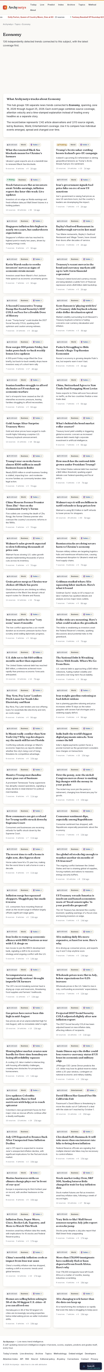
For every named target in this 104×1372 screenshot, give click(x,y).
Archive (71, 4)
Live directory (26, 1353)
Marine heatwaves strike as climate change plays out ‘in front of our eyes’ (26, 1181)
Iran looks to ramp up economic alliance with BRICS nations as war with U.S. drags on (27, 940)
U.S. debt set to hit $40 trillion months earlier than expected (24, 659)
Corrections (73, 1359)
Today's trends (10, 1353)
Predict (51, 4)
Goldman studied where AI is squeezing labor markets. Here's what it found (75, 585)
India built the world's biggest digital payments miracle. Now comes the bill (74, 737)
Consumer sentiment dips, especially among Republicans (74, 818)
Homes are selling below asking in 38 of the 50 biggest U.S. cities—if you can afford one (26, 1302)
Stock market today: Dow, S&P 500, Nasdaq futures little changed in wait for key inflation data (76, 1183)
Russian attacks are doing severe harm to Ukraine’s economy (76, 545)
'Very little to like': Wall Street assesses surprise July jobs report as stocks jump (76, 1222)
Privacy (94, 1359)
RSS (27, 1359)
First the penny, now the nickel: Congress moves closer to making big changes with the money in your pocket (76, 779)
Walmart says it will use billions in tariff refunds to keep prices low (76, 504)
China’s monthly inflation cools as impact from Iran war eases (26, 1259)
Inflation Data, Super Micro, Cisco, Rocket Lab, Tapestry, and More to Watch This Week (25, 1222)
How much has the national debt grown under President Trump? (75, 463)
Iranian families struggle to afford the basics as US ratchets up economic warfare (26, 388)
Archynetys (8, 24)
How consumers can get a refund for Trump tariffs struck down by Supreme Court (26, 819)
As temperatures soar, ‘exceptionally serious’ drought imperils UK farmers (25, 978)
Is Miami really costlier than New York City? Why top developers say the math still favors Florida (26, 737)
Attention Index (10, 1359)
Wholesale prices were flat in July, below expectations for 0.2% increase (76, 978)
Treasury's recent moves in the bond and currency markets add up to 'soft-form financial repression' (75, 269)
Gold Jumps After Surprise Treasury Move (22, 425)
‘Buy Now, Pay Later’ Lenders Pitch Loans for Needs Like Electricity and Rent (24, 699)
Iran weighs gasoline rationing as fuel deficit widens (76, 697)
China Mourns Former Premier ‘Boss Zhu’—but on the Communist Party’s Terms (25, 505)
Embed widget (76, 1353)
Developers (90, 1353)
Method (92, 4)
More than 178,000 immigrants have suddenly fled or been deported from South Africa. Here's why (75, 1262)
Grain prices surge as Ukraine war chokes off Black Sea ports (26, 583)
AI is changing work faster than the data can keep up (75, 1300)
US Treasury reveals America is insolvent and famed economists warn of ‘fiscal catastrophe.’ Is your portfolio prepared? (75, 900)
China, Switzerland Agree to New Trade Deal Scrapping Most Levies (76, 387)
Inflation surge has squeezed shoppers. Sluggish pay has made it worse (26, 899)
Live (42, 4)
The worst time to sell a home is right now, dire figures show (25, 856)
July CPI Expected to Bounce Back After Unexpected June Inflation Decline (26, 1140)
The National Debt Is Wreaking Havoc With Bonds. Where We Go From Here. (76, 661)
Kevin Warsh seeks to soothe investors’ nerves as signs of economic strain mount (23, 267)
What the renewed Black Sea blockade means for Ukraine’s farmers (24, 153)
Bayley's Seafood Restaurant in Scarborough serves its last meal (75, 228)
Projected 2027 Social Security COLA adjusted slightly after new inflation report (76, 1016)
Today (33, 4)
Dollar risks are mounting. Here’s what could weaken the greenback (76, 621)
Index (61, 4)
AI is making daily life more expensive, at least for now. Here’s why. (76, 940)
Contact (85, 1359)
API (21, 1359)
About (33, 10)
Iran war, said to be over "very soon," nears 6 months (24, 621)
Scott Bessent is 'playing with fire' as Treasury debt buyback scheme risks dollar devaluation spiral (76, 309)
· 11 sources (49, 17)
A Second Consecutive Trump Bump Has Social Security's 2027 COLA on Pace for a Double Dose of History (26, 310)
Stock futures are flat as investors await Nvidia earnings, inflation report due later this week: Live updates (26, 189)
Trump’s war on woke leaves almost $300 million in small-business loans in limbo (23, 464)
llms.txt (34, 1359)
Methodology (60, 1353)
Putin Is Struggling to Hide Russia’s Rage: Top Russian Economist (72, 350)
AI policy (61, 1359)
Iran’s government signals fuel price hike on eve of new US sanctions (74, 188)
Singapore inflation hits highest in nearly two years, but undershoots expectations (27, 229)
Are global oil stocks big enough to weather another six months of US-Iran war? (77, 857)
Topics (81, 4)
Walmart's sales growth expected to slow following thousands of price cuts (26, 547)
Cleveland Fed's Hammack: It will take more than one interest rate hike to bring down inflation (76, 1140)
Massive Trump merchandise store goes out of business (23, 776)
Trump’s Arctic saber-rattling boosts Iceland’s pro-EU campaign (76, 151)
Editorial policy (47, 1359)
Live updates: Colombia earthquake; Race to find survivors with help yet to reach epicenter (25, 1100)
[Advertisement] (52, 72)
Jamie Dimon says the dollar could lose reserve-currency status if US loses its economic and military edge (77, 1056)
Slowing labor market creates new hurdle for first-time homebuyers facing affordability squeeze (26, 1054)
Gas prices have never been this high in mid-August (25, 1015)
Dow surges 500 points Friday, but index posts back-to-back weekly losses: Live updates (27, 350)
